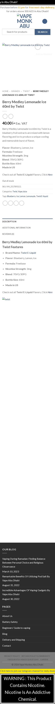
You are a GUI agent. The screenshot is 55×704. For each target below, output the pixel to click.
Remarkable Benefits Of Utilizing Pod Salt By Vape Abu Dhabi (26, 578)
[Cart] (51, 21)
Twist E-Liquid (28, 252)
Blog (4, 633)
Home (5, 91)
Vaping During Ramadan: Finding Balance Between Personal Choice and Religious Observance (23, 562)
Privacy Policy (12, 656)
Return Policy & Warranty (36, 656)
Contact (6, 645)
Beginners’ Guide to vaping (16, 627)
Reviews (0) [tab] (8, 234)
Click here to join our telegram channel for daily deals (27, 670)
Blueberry (11, 196)
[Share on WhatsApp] (5, 203)
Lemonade (30, 196)
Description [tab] (9, 221)
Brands (15, 91)
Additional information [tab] (16, 227)
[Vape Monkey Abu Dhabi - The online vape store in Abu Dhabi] (24, 21)
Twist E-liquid (42, 196)
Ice (17, 196)
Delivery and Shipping (13, 639)
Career (44, 659)
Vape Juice (22, 191)
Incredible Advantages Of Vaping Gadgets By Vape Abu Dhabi (26, 592)
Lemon (23, 196)
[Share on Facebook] (10, 203)
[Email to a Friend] (21, 203)
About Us (7, 615)
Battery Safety (10, 621)
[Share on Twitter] (16, 203)
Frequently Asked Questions (23, 659)
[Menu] (4, 21)
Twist (26, 91)
